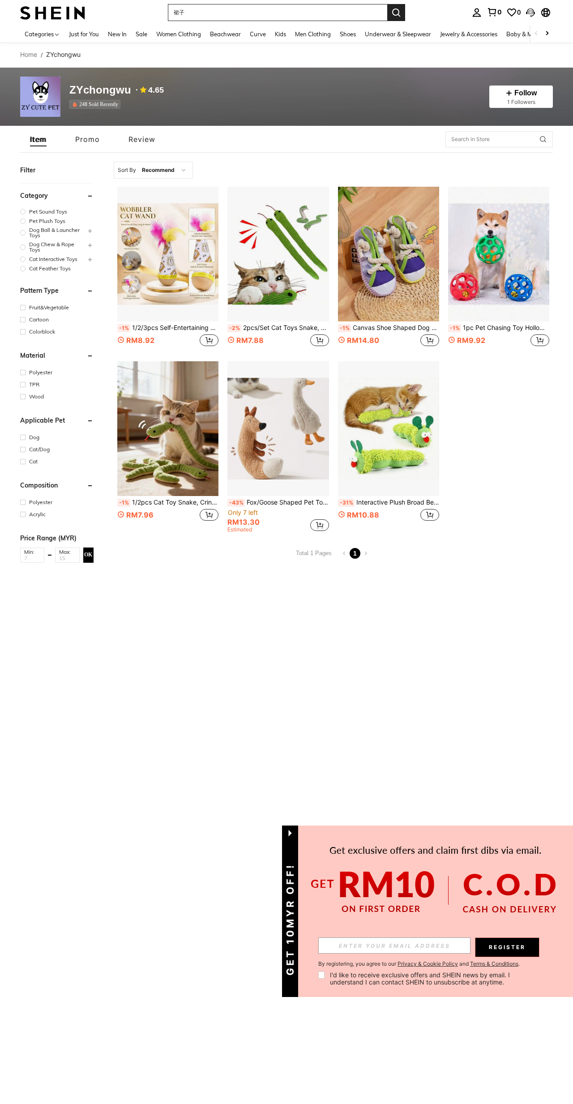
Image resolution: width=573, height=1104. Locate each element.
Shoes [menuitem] (348, 34)
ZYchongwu (100, 90)
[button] (530, 12)
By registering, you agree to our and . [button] (419, 964)
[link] (494, 12)
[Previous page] (344, 553)
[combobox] (153, 170)
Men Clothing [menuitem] (313, 34)
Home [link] (28, 54)
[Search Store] (543, 139)
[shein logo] (52, 12)
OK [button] (88, 555)
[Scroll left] (536, 34)
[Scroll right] (547, 34)
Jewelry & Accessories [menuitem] (468, 34)
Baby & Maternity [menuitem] (530, 34)
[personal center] (476, 12)
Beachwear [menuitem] (225, 34)
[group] (57, 211)
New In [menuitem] (117, 34)
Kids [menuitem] (280, 34)
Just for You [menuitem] (84, 34)
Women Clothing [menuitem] (178, 34)
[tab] (38, 139)
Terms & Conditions (494, 963)
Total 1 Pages (314, 553)
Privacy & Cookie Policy (428, 963)
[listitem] (96, 104)
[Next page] (365, 553)
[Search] (396, 12)
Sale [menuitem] (141, 34)
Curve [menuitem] (258, 34)
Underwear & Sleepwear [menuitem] (398, 34)
